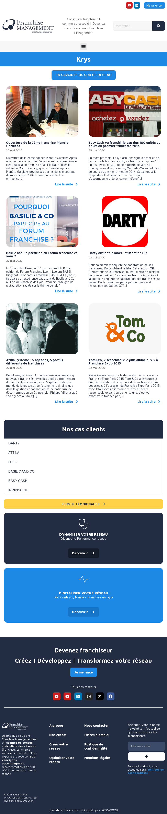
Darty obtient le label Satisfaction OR (118, 253)
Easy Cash (17, 481)
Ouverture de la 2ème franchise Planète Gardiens (37, 144)
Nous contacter (96, 725)
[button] (83, 46)
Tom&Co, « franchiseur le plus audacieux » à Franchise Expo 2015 (123, 361)
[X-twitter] (100, 696)
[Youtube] (129, 5)
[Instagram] (89, 696)
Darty (14, 443)
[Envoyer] (146, 756)
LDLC (12, 462)
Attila (13, 452)
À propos (56, 725)
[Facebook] (110, 696)
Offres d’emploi (96, 735)
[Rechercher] (158, 26)
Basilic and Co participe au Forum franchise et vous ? (42, 254)
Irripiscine (18, 490)
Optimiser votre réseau (61, 760)
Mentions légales (97, 758)
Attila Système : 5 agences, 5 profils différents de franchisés (34, 361)
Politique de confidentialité (95, 746)
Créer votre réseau (58, 746)
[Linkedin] (137, 5)
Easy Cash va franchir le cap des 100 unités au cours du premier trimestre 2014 (124, 144)
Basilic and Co (21, 471)
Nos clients (58, 735)
